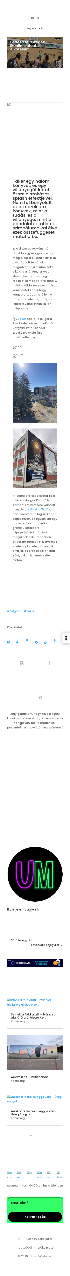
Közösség (34, 94)
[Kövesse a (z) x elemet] (43, 922)
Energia (35, 740)
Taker (22, 319)
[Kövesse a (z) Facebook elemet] (35, 922)
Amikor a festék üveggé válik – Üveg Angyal (35, 1113)
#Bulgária (14, 611)
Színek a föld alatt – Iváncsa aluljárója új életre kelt (33, 1016)
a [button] (30, 1135)
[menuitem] (66, 643)
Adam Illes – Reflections (30, 1077)
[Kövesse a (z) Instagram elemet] (27, 922)
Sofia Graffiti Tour (40, 509)
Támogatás (35, 822)
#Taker (29, 611)
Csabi (32, 697)
